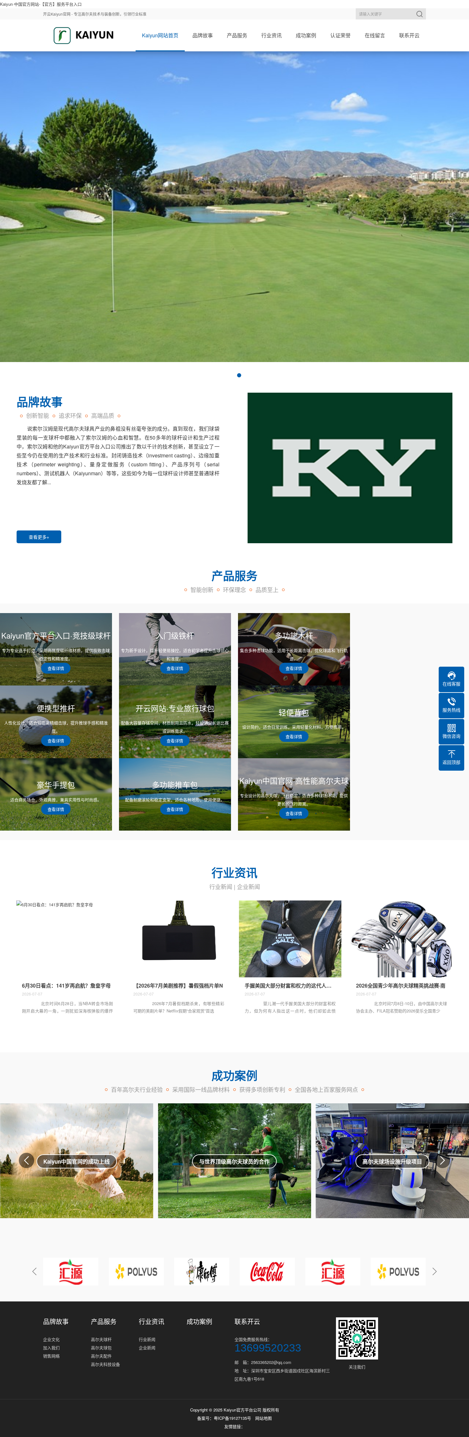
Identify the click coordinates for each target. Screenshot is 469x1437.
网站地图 (263, 1418)
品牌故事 (202, 35)
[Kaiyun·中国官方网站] (81, 35)
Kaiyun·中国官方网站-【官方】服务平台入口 (41, 4)
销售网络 (51, 1356)
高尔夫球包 (101, 1347)
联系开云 (409, 35)
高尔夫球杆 (101, 1339)
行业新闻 (220, 886)
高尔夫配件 (101, 1356)
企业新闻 (248, 886)
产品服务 (237, 35)
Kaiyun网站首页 (160, 35)
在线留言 (375, 35)
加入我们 (51, 1347)
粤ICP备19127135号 (232, 1418)
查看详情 (76, 1168)
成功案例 (306, 35)
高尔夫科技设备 (105, 1364)
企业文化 (51, 1339)
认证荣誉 (340, 35)
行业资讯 (271, 35)
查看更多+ (39, 537)
